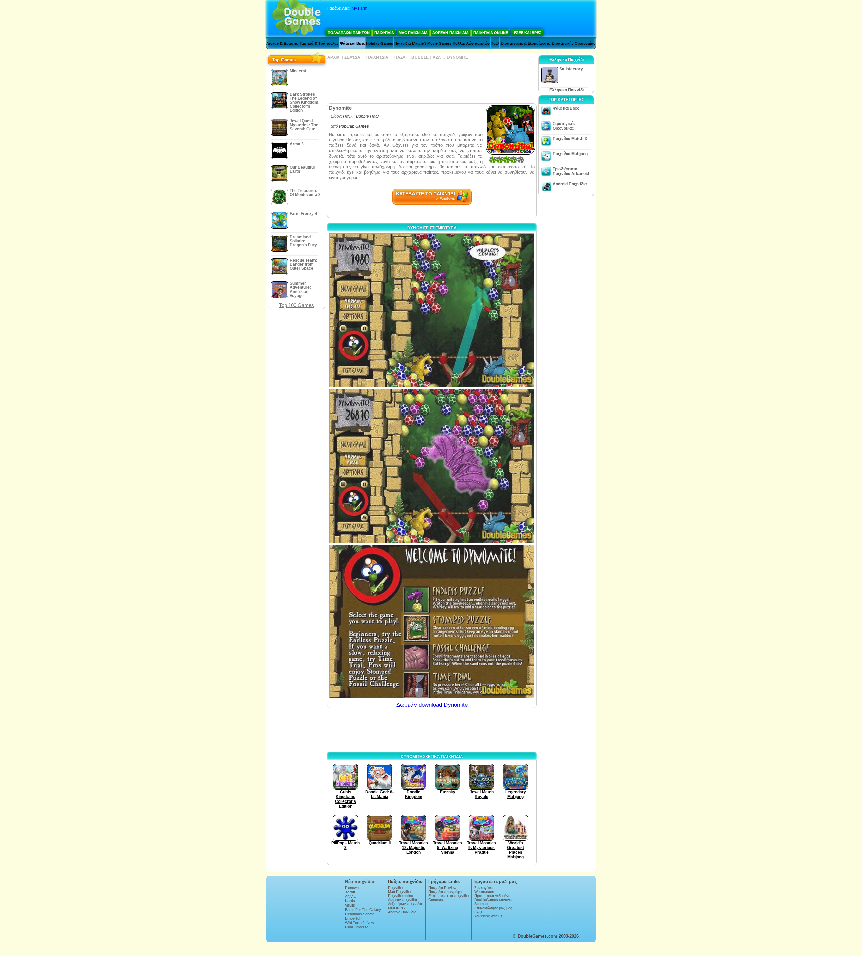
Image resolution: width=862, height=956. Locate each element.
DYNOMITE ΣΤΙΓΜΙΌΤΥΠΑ (432, 228)
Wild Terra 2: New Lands (359, 925)
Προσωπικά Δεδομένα (492, 896)
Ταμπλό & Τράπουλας (319, 43)
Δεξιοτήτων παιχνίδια (405, 904)
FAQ (478, 912)
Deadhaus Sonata (359, 914)
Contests (435, 900)
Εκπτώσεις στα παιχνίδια (448, 896)
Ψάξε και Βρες (527, 33)
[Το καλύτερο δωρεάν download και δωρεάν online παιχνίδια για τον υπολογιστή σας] (296, 18)
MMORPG (396, 908)
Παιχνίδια (384, 33)
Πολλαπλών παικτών (349, 33)
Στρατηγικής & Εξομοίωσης (525, 43)
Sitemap (481, 904)
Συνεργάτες (483, 888)
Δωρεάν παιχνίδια (450, 33)
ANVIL (350, 896)
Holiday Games (379, 43)
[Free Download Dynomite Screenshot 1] (431, 310)
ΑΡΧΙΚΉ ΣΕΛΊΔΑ (343, 57)
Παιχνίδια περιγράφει (445, 892)
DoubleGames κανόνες (493, 900)
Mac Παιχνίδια (413, 33)
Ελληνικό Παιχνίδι (566, 90)
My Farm (359, 8)
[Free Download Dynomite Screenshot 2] (431, 466)
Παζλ (495, 43)
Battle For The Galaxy (363, 910)
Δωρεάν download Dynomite (432, 705)
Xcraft (350, 892)
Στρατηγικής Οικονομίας (573, 43)
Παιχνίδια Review (442, 888)
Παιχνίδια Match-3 (410, 43)
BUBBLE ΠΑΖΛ (426, 57)
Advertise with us (488, 916)
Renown (352, 888)
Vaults (350, 905)
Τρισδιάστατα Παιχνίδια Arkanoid (571, 171)
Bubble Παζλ (367, 116)
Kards (350, 901)
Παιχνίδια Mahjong (570, 153)
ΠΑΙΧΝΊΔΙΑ (377, 57)
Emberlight (353, 918)
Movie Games (439, 43)
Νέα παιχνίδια (359, 881)
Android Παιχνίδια (570, 184)
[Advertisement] (431, 81)
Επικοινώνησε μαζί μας (493, 908)
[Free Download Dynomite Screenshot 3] (431, 621)
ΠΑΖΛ (399, 57)
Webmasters (484, 892)
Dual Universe (356, 927)
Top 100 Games (296, 305)
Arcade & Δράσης (282, 43)
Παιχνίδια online (490, 33)
